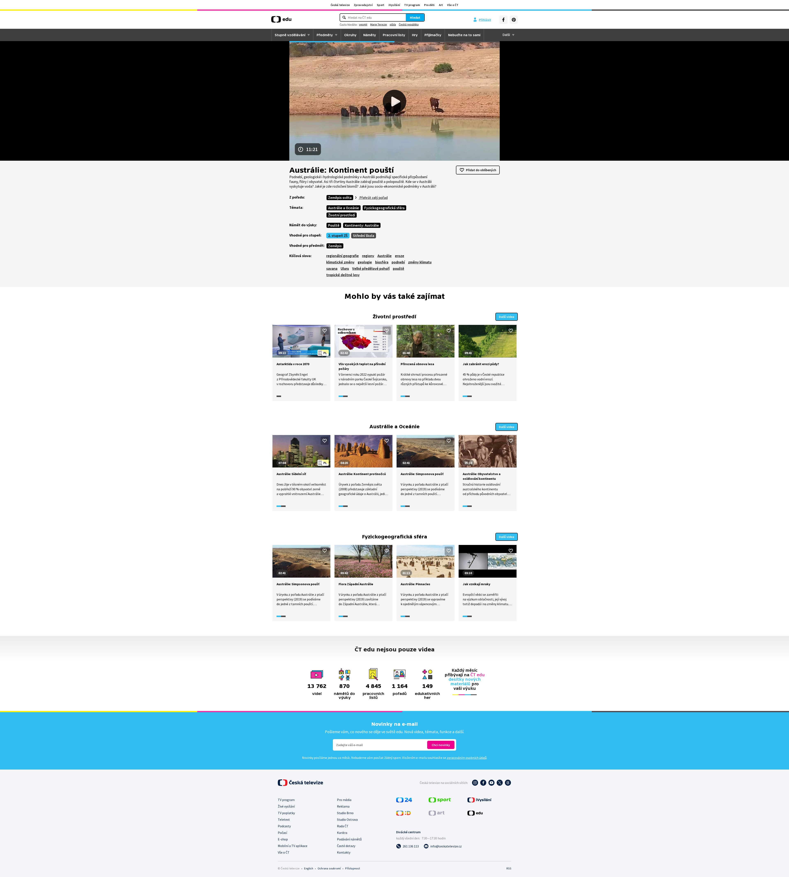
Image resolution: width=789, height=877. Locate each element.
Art (441, 5)
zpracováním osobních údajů (467, 758)
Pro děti (429, 5)
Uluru (345, 268)
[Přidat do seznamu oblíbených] (325, 331)
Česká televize (340, 5)
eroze (399, 255)
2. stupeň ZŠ (338, 235)
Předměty (325, 35)
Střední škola (363, 235)
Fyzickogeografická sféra (384, 207)
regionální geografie (342, 255)
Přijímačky (432, 35)
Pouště (333, 225)
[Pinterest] (514, 20)
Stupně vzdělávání (290, 35)
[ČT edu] (281, 21)
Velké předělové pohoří (371, 268)
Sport (380, 5)
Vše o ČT (452, 5)
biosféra (381, 262)
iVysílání (394, 5)
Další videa (506, 317)
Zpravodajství (363, 5)
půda (393, 24)
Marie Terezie (378, 24)
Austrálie (384, 255)
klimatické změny (340, 262)
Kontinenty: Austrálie (362, 225)
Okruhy (350, 35)
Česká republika (409, 24)
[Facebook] (503, 20)
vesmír (363, 24)
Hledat (415, 17)
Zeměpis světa (340, 197)
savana (331, 268)
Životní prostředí (341, 215)
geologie (365, 262)
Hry (415, 35)
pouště (398, 268)
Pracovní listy (394, 35)
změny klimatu (419, 262)
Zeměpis (335, 245)
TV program (412, 5)
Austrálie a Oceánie (343, 207)
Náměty (369, 35)
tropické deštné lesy (343, 274)
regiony (368, 255)
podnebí (398, 262)
